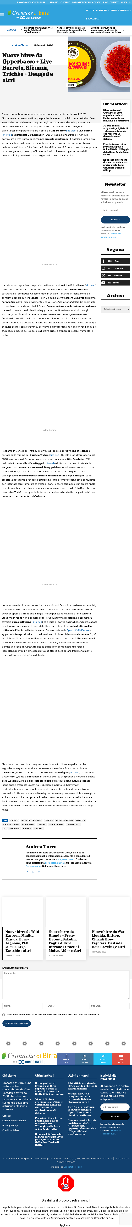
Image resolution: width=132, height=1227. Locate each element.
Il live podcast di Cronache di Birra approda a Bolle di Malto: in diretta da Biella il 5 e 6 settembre (116, 115)
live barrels (56, 824)
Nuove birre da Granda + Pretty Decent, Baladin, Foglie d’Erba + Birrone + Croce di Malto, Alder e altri (65, 941)
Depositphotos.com (73, 1166)
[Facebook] (27, 871)
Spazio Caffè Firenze (78, 630)
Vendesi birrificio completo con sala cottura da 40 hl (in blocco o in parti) (71, 30)
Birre (71, 85)
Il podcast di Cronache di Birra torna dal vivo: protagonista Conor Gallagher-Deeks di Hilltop (115, 165)
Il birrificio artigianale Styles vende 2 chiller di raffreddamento (38, 30)
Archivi (115, 296)
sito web (71, 131)
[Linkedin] (33, 871)
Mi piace (66, 1053)
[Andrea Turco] (6, 45)
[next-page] (124, 30)
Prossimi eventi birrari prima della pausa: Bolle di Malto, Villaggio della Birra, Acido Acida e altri (116, 149)
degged (49, 820)
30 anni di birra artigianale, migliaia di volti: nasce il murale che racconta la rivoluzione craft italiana (115, 132)
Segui (84, 1053)
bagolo (14, 820)
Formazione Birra (54, 863)
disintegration (64, 820)
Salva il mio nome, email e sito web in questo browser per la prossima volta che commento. (53, 1014)
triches (38, 828)
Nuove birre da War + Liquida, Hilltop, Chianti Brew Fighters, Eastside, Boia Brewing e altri (109, 939)
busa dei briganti (31, 820)
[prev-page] (21, 30)
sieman (27, 828)
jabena (41, 824)
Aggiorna (65, 1225)
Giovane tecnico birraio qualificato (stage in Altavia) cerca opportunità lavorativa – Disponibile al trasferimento (82, 1127)
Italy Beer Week (66, 859)
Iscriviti (115, 219)
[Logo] (28, 14)
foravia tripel (11, 824)
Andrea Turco (20, 45)
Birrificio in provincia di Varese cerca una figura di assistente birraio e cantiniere (106, 30)
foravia (80, 820)
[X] (39, 871)
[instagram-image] (8, 1043)
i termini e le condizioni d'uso (111, 235)
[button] (126, 2)
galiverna (28, 824)
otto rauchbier (11, 828)
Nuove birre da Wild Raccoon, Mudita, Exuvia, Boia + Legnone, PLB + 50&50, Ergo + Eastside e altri (22, 941)
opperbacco (73, 824)
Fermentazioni (33, 866)
